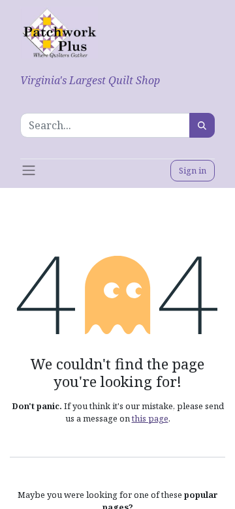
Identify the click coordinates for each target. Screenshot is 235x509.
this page (150, 418)
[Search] (202, 125)
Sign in (192, 170)
